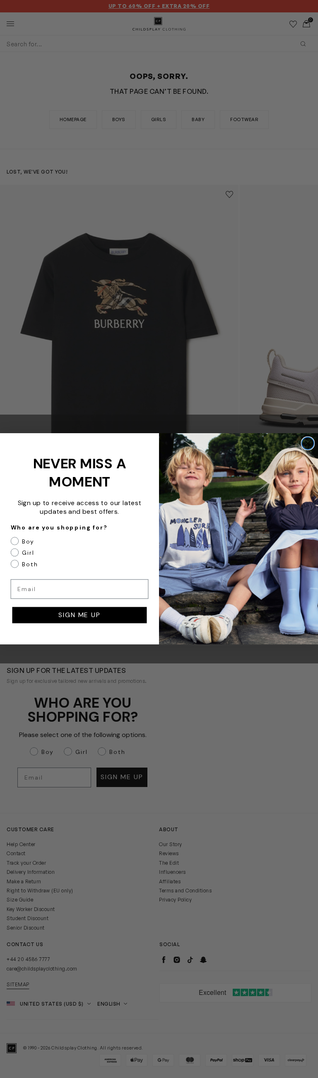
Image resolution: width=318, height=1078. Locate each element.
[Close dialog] (308, 443)
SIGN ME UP (79, 615)
